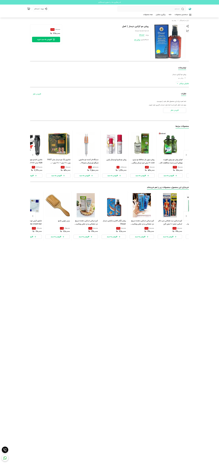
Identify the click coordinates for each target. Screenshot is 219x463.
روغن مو (174, 20)
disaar (142, 35)
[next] (32, 154)
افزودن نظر (37, 94)
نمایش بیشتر (184, 83)
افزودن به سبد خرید (44, 39)
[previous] (186, 154)
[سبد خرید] (28, 8)
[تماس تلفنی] (5, 450)
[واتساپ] (5, 458)
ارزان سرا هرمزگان (184, 20)
